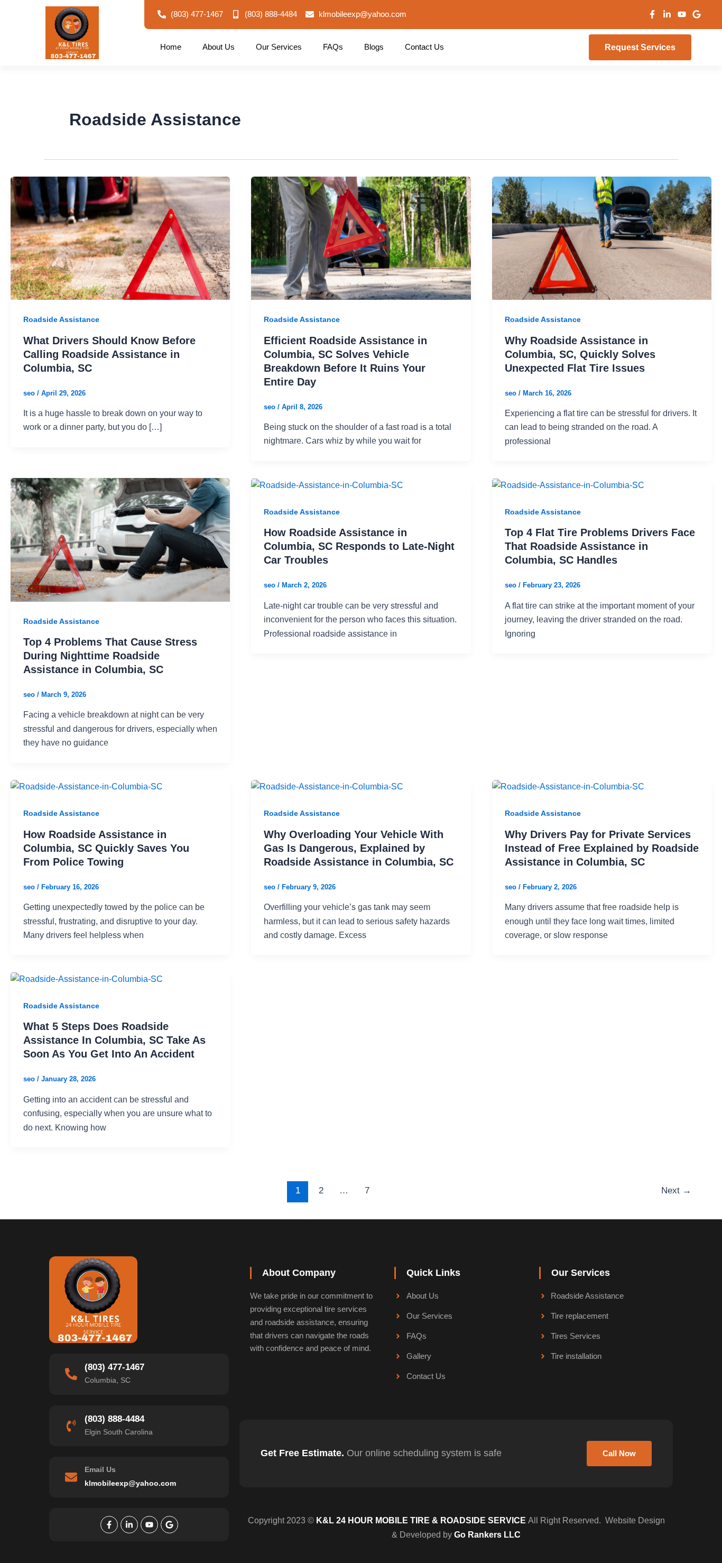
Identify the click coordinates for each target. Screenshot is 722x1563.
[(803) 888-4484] (71, 1426)
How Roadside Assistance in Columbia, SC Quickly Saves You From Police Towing (106, 848)
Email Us (100, 1469)
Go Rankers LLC (487, 1534)
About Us (218, 46)
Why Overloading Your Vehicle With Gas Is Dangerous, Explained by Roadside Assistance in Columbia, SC (358, 848)
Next (676, 1190)
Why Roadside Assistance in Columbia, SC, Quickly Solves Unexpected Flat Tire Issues (580, 354)
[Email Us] (71, 1477)
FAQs (333, 46)
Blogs (374, 46)
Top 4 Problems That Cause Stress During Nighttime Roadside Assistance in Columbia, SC (110, 655)
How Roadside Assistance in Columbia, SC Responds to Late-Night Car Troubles (359, 546)
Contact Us (424, 46)
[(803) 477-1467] (71, 1374)
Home (170, 46)
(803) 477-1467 (114, 1367)
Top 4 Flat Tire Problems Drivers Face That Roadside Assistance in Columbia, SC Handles (600, 546)
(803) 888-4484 (114, 1419)
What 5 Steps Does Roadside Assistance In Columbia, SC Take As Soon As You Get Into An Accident (114, 1040)
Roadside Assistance (61, 319)
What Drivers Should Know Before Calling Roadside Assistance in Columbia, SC (109, 354)
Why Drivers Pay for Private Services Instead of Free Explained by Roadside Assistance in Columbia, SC (602, 848)
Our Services (279, 46)
